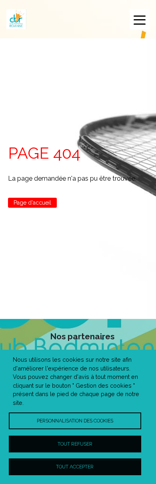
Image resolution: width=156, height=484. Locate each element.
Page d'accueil (32, 202)
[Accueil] (16, 19)
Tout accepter (75, 467)
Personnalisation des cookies (75, 421)
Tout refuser (75, 444)
